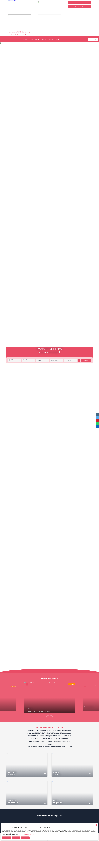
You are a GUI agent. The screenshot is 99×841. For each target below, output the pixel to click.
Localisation (40, 360)
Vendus (50, 39)
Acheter (25, 39)
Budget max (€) (55, 360)
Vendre (44, 39)
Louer (31, 39)
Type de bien (25, 359)
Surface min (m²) (69, 360)
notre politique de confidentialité (27, 834)
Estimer (37, 39)
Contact (57, 39)
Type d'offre (11, 359)
